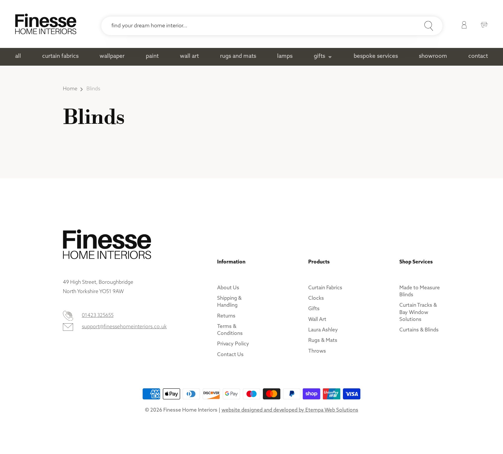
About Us (228, 288)
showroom (433, 56)
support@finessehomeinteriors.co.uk (124, 326)
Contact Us (230, 354)
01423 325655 (98, 315)
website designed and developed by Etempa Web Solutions (290, 410)
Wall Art (317, 319)
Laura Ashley (323, 330)
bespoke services (376, 56)
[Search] (429, 26)
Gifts (314, 308)
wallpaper (112, 56)
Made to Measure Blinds (419, 291)
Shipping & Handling (229, 302)
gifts (319, 56)
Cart (483, 26)
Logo (45, 24)
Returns (226, 316)
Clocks (316, 298)
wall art (189, 56)
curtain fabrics (60, 56)
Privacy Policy (233, 344)
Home (70, 89)
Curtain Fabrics (325, 288)
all (18, 56)
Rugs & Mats (322, 340)
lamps (285, 56)
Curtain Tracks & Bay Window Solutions (418, 312)
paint (152, 56)
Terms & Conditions (230, 330)
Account (463, 26)
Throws (317, 351)
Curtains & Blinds (419, 330)
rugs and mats (238, 56)
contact (478, 56)
